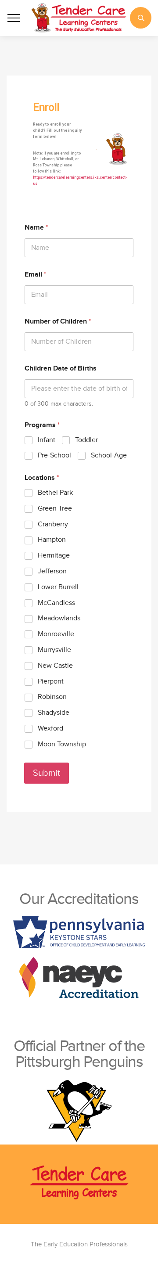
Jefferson (52, 571)
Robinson (52, 697)
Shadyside (53, 713)
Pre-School (54, 455)
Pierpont (51, 681)
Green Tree (55, 508)
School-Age (109, 455)
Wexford (50, 728)
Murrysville (54, 650)
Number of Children (58, 321)
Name (36, 227)
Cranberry (53, 524)
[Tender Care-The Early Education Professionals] (79, 18)
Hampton (52, 540)
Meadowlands (59, 618)
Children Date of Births (61, 368)
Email (35, 274)
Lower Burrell (58, 587)
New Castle (55, 666)
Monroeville (56, 634)
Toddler (86, 440)
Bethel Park (55, 493)
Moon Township (62, 744)
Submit (46, 773)
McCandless (56, 603)
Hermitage (54, 555)
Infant (46, 440)
